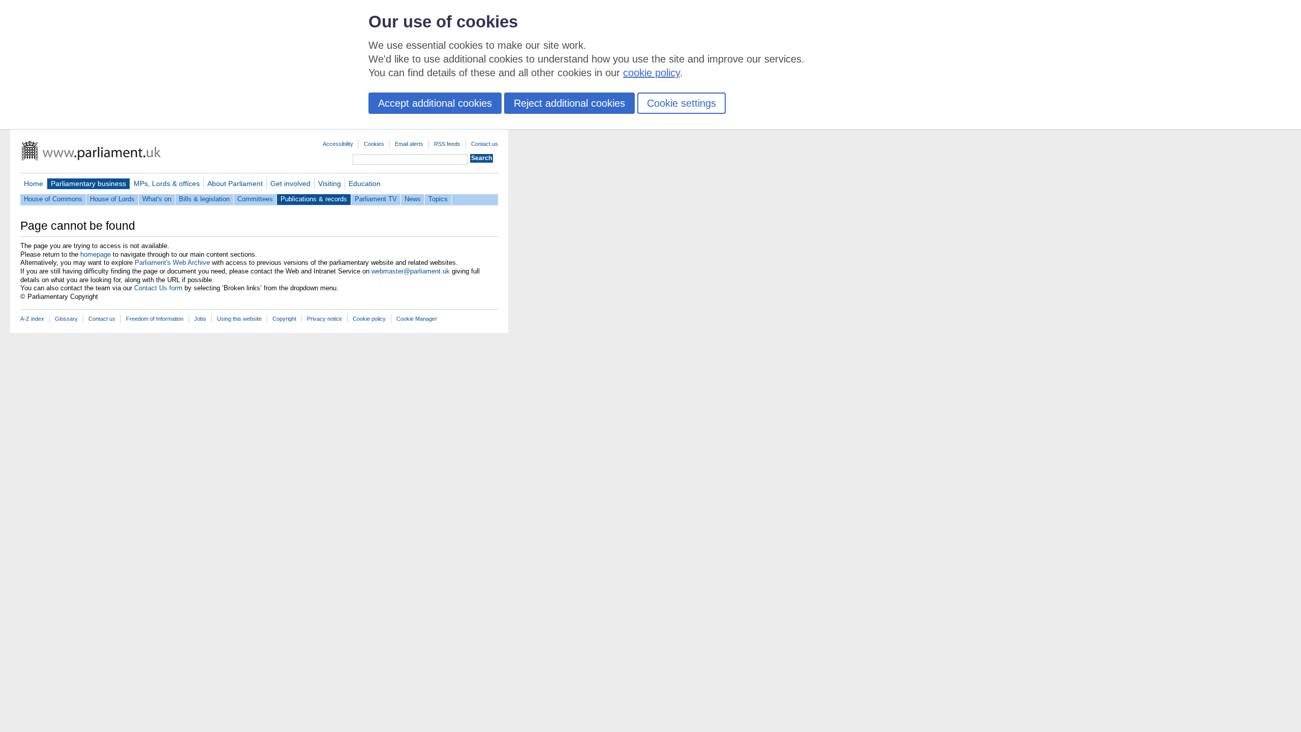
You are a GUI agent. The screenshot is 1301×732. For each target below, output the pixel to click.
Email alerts (409, 144)
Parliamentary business (88, 183)
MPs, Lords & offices (167, 183)
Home (33, 183)
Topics (438, 199)
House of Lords (112, 199)
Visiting (329, 183)
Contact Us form (158, 288)
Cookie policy (369, 319)
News (413, 199)
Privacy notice (324, 319)
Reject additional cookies (569, 103)
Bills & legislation (204, 199)
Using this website (239, 319)
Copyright (284, 319)
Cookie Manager (416, 319)
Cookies (374, 144)
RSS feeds (447, 144)
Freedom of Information (154, 319)
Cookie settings (681, 103)
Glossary (66, 319)
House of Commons (53, 199)
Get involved (290, 183)
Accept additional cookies (435, 103)
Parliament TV (376, 199)
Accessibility (338, 144)
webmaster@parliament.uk (410, 271)
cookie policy (651, 72)
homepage (95, 254)
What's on (156, 199)
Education (365, 183)
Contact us (484, 144)
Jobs (200, 319)
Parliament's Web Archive (172, 262)
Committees (255, 199)
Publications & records (314, 199)
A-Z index (32, 319)
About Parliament (235, 183)
